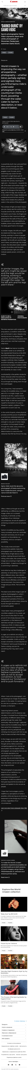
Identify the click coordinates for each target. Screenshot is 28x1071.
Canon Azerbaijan (13, 1061)
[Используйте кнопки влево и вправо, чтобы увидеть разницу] (14, 305)
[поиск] (2, 2)
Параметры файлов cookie (14, 1057)
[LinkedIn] (12, 1064)
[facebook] (8, 1064)
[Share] (25, 49)
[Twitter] (15, 1064)
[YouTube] (19, 1064)
